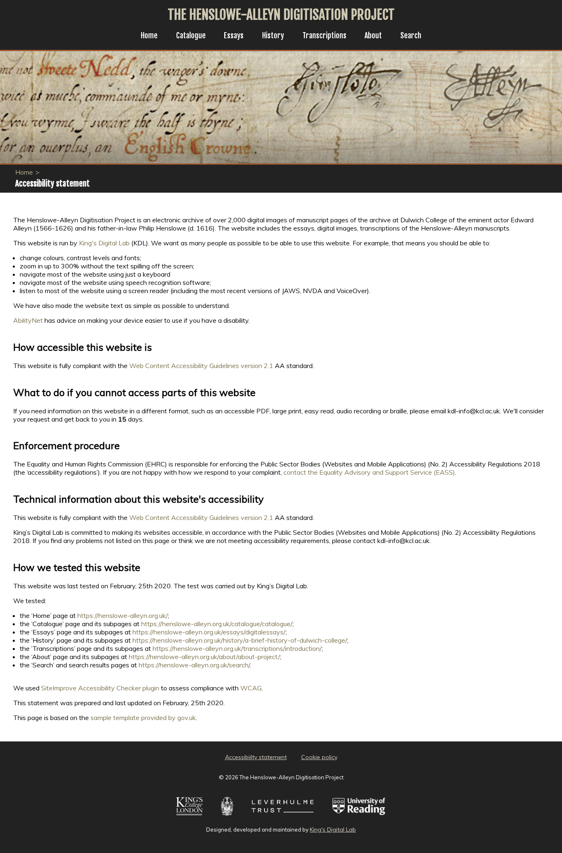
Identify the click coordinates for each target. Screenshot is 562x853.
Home (149, 35)
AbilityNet (28, 320)
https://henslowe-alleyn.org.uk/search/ (194, 665)
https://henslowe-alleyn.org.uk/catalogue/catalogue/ (217, 624)
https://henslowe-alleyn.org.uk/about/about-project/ (204, 657)
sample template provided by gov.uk (143, 717)
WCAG (251, 688)
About (373, 35)
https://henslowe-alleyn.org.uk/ (122, 615)
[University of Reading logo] (359, 816)
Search (410, 35)
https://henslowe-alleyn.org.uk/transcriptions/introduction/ (237, 648)
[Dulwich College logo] (227, 816)
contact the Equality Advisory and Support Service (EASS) (369, 472)
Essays (234, 35)
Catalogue (191, 35)
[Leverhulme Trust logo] (282, 816)
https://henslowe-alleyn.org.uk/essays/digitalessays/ (209, 632)
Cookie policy (319, 757)
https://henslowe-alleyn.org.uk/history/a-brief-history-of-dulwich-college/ (239, 640)
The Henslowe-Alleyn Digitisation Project (281, 15)
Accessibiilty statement (256, 757)
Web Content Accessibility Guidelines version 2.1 (201, 365)
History (273, 35)
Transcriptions (324, 35)
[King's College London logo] (189, 816)
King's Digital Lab (104, 243)
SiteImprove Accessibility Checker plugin (100, 688)
